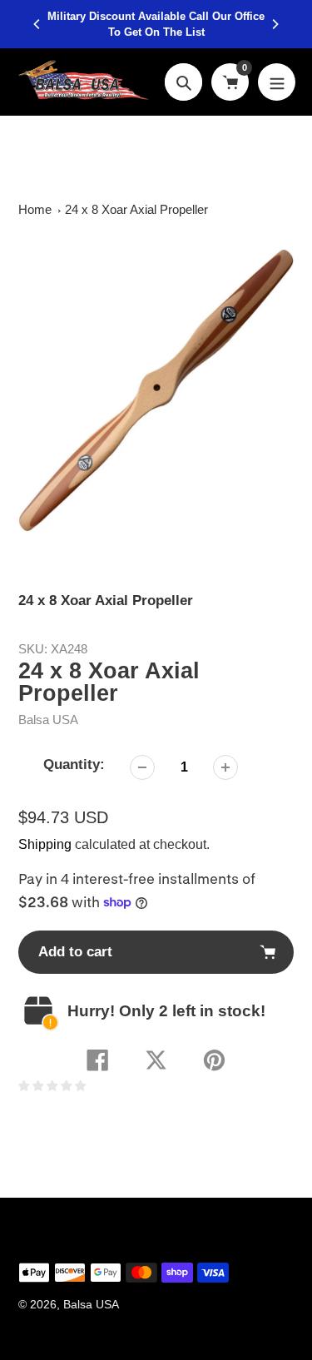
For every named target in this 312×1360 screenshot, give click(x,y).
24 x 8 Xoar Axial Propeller (136, 209)
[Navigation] (276, 82)
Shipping (45, 844)
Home (35, 209)
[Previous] (37, 24)
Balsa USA (48, 719)
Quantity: (74, 764)
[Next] (274, 24)
